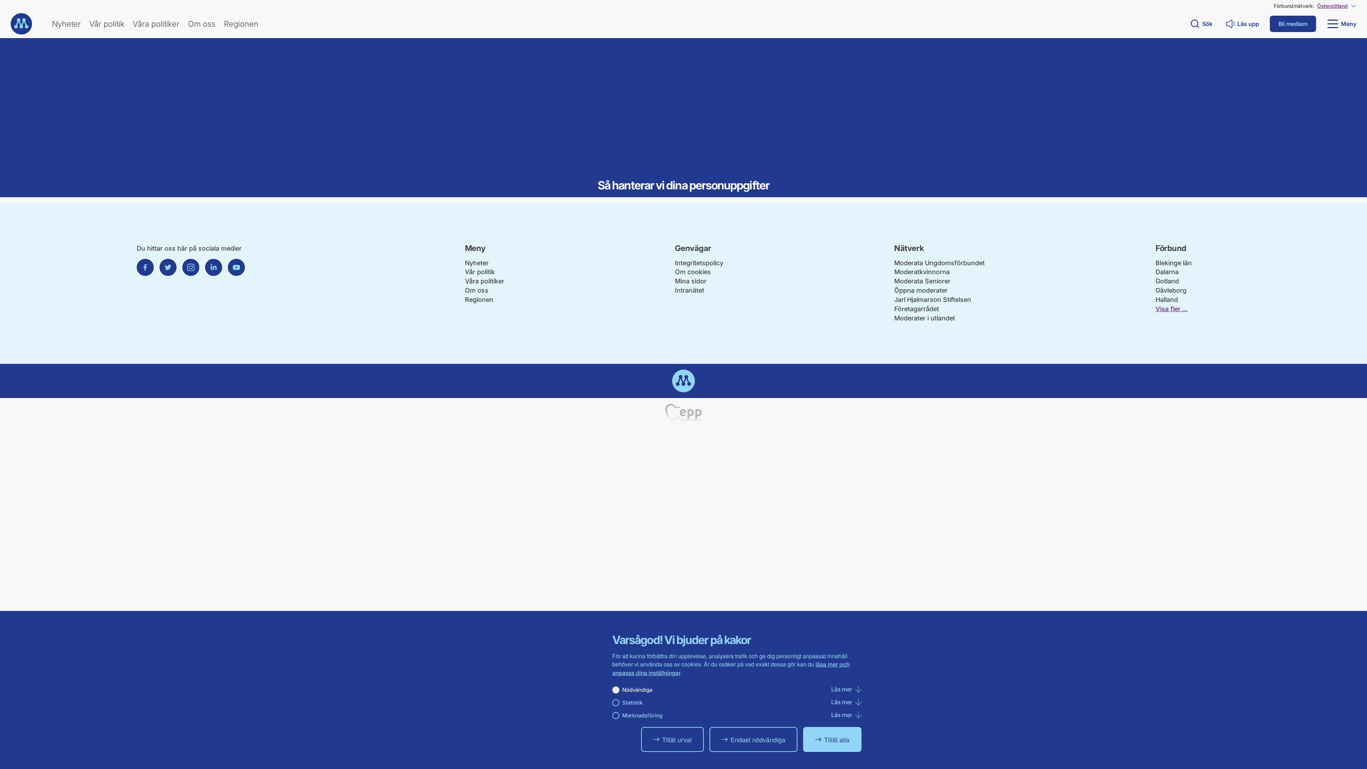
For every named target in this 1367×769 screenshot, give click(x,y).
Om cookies (693, 272)
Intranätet (689, 290)
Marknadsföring (642, 715)
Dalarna (1167, 272)
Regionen (241, 23)
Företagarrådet (916, 309)
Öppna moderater (921, 290)
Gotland (1167, 281)
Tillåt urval (677, 739)
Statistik (632, 702)
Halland (1167, 299)
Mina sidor (691, 281)
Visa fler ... (1172, 309)
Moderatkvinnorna (922, 272)
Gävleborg (1171, 290)
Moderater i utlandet (924, 318)
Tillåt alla (836, 739)
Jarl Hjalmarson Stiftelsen (932, 299)
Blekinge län (1174, 263)
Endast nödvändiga (757, 739)
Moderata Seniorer (922, 281)
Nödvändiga (637, 689)
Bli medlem (1293, 23)
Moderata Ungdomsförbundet (939, 263)
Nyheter (66, 23)
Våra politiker (156, 23)
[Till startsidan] (21, 24)
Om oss (201, 23)
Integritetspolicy (699, 263)
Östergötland (1332, 6)
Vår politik (106, 23)
